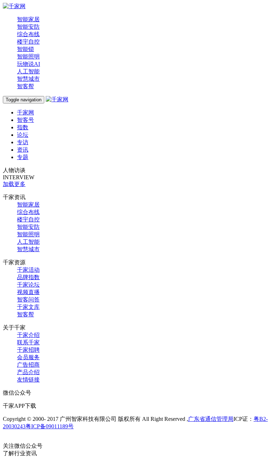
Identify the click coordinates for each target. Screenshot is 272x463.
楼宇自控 (28, 42)
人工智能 (28, 71)
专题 (22, 157)
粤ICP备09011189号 (50, 426)
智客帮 (25, 86)
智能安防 (28, 27)
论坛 (22, 135)
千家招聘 (28, 350)
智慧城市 (28, 79)
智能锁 (25, 49)
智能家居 (28, 19)
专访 (22, 142)
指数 (22, 127)
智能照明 (28, 56)
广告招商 (28, 365)
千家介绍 (28, 335)
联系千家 (28, 342)
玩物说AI (28, 64)
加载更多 (14, 184)
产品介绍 (28, 372)
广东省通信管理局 (210, 419)
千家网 (25, 112)
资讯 (22, 150)
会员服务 (28, 357)
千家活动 (28, 270)
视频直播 (28, 292)
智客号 (25, 120)
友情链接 (28, 380)
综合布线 (28, 34)
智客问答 (28, 300)
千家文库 (28, 307)
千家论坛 (28, 285)
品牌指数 (28, 277)
